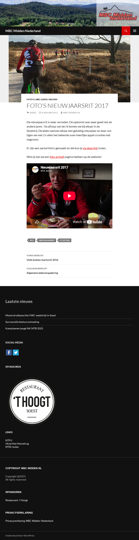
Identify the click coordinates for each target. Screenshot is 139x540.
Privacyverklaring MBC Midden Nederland (29, 520)
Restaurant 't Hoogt (16, 500)
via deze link (90, 148)
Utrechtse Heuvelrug (17, 443)
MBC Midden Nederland (23, 31)
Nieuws (53, 99)
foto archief (57, 156)
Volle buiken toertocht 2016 (42, 257)
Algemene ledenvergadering (42, 270)
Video (33, 112)
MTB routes (12, 446)
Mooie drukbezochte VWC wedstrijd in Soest (30, 315)
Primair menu (134, 30)
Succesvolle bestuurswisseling (22, 321)
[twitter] (15, 352)
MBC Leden (41, 99)
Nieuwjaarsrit (47, 240)
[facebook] (8, 352)
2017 (32, 240)
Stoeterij (65, 240)
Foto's (31, 99)
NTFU (8, 440)
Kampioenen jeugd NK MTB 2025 (24, 328)
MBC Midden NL (71, 112)
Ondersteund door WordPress (19, 535)
